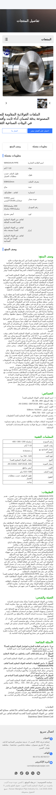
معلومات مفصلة (39, 146)
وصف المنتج (15, 146)
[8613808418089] (16, 774)
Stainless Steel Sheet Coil (40, 717)
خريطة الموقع (30, 782)
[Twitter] (33, 774)
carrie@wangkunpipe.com (38, 766)
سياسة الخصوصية (45, 782)
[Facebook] (27, 774)
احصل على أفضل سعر (40, 131)
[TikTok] (22, 774)
